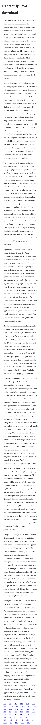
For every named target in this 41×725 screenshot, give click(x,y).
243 (10, 714)
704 (16, 712)
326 (32, 717)
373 (10, 704)
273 (5, 714)
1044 (33, 720)
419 (5, 704)
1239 (22, 723)
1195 (5, 720)
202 (5, 717)
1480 (10, 709)
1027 (11, 706)
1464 (5, 723)
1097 (21, 712)
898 (27, 704)
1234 (33, 712)
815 (16, 723)
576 (27, 712)
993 (16, 704)
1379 (33, 704)
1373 (17, 706)
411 (15, 717)
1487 (5, 706)
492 (22, 709)
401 (16, 720)
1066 (28, 723)
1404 (26, 717)
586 (10, 712)
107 (16, 714)
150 (34, 714)
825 (11, 720)
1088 (21, 704)
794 (11, 723)
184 (5, 712)
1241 (34, 706)
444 (5, 709)
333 (20, 717)
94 (28, 706)
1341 (27, 714)
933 (16, 709)
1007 (21, 714)
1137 (27, 709)
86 (33, 709)
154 (27, 720)
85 (10, 717)
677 (23, 706)
